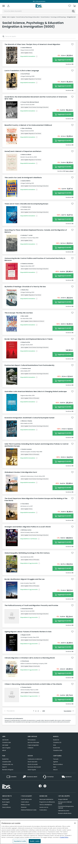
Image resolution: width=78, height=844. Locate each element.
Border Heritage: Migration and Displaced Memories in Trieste (29, 339)
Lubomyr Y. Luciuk (27, 235)
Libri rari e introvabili (33, 742)
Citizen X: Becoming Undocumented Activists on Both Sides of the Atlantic (33, 684)
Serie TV (4, 767)
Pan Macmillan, (24, 318)
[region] (39, 832)
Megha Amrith (26, 635)
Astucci (55, 769)
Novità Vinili (56, 748)
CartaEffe (5, 804)
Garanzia (23, 807)
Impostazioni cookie (20, 841)
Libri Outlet (5, 745)
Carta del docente (26, 799)
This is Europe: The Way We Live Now (19, 313)
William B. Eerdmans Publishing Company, (32, 663)
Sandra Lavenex (27, 449)
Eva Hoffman (26, 74)
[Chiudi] (75, 823)
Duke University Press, (26, 583)
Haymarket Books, (25, 557)
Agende (55, 762)
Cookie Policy (64, 837)
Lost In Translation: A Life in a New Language (22, 71)
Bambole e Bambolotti (34, 767)
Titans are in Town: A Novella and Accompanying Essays (26, 204)
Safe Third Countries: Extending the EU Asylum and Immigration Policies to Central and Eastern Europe (36, 445)
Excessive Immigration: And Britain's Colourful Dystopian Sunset (29, 418)
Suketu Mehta (26, 181)
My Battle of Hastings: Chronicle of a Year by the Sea (25, 287)
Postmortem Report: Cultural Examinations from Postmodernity (29, 365)
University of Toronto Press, (27, 238)
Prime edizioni (32, 740)
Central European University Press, (29, 451)
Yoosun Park (25, 102)
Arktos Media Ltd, (25, 423)
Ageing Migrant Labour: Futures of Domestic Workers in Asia (28, 632)
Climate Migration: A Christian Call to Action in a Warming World (30, 658)
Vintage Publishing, (25, 76)
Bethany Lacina (26, 530)
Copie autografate (33, 745)
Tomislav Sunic (26, 207)
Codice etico (43, 810)
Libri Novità (5, 740)
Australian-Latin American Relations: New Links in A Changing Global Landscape (36, 391)
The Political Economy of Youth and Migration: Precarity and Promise (31, 605)
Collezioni (30, 748)
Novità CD (56, 740)
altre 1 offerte (69, 171)
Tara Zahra (25, 504)
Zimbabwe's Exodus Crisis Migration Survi (21, 472)
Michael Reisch (34, 102)
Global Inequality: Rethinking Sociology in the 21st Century (27, 553)
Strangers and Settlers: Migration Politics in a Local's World (28, 527)
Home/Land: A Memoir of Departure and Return (23, 151)
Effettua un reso (25, 804)
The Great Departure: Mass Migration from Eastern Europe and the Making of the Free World (36, 499)
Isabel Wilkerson (27, 47)
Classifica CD (57, 742)
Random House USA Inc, (27, 157)
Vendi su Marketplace (45, 804)
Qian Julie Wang (27, 128)
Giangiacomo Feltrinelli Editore (65, 802)
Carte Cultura (25, 802)
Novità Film (5, 759)
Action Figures (32, 769)
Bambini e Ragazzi (7, 769)
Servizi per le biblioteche (46, 799)
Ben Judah (25, 316)
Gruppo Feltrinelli (63, 799)
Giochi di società (33, 764)
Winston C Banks (27, 421)
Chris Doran (25, 661)
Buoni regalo (6, 802)
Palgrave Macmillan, (26, 266)
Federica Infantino (27, 263)
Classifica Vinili (57, 750)
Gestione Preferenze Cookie (28, 810)
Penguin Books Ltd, (25, 50)
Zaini (54, 767)
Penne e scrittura (58, 764)
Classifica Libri (6, 742)
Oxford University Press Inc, (27, 532)
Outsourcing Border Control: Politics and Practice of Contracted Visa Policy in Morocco (35, 259)
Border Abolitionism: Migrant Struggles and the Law (25, 579)
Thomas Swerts (26, 687)
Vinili (54, 745)
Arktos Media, (24, 209)
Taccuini (55, 759)
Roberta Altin (26, 342)
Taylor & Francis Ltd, (25, 104)
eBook (4, 750)
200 (43, 711)
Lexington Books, (25, 345)
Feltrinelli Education (63, 810)
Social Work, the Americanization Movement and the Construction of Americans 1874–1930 (36, 98)
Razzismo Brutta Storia (64, 813)
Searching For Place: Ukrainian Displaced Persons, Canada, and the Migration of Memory (36, 231)
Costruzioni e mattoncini (35, 759)
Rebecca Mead (26, 154)
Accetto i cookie (34, 841)
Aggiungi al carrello (64, 60)
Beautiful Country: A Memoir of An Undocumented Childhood (28, 125)
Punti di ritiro (5, 799)
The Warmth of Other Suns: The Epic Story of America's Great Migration (32, 44)
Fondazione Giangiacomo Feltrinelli (66, 807)
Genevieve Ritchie (27, 608)
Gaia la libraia (6, 807)
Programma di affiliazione (47, 802)
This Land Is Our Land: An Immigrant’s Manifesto (23, 178)
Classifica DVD (6, 762)
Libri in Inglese (6, 748)
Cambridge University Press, (28, 637)
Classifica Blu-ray (7, 764)
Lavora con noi (43, 807)
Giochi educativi (32, 762)
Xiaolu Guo (25, 290)
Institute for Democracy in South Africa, (31, 476)
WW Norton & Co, (25, 506)
